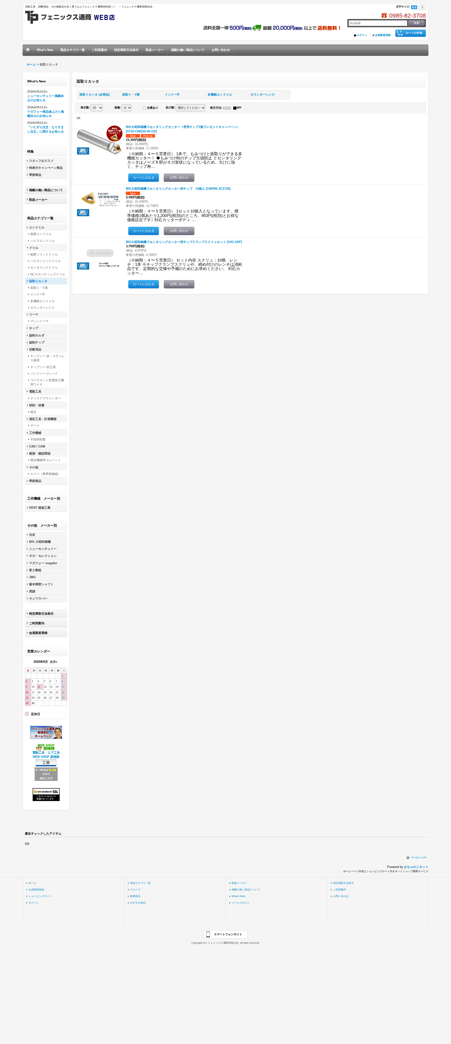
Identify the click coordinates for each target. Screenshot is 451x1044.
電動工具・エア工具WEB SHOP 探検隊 (46, 755)
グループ (135, 889)
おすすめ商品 (138, 902)
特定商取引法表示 (41, 613)
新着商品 (135, 896)
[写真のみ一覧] (228, 107)
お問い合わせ (341, 896)
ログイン (362, 35)
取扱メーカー (38, 199)
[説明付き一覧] (238, 107)
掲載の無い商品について (46, 190)
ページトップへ (419, 857)
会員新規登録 (383, 35)
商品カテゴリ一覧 (140, 883)
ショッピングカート (40, 896)
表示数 (85, 107)
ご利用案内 (36, 623)
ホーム (32, 883)
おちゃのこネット (416, 867)
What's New (238, 896)
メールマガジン (241, 902)
